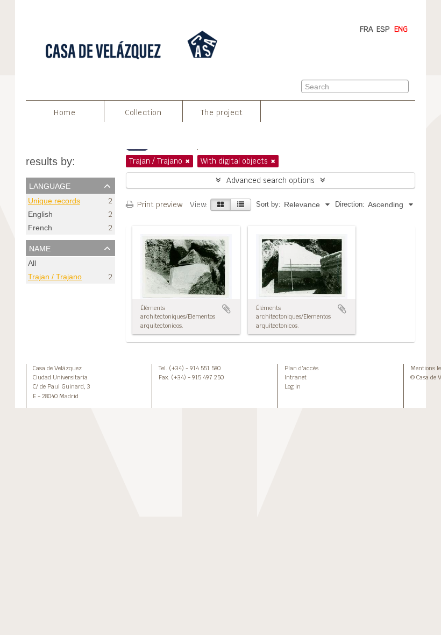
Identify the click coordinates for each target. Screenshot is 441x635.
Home (64, 112)
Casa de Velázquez (57, 368)
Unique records (54, 201)
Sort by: (268, 204)
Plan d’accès (301, 368)
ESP (383, 29)
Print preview (158, 204)
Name (40, 247)
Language (49, 185)
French (40, 228)
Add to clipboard (226, 309)
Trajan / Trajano (55, 277)
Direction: (350, 204)
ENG (401, 29)
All (32, 263)
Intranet (295, 377)
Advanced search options (270, 180)
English (40, 214)
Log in (292, 386)
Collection (143, 112)
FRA (366, 29)
